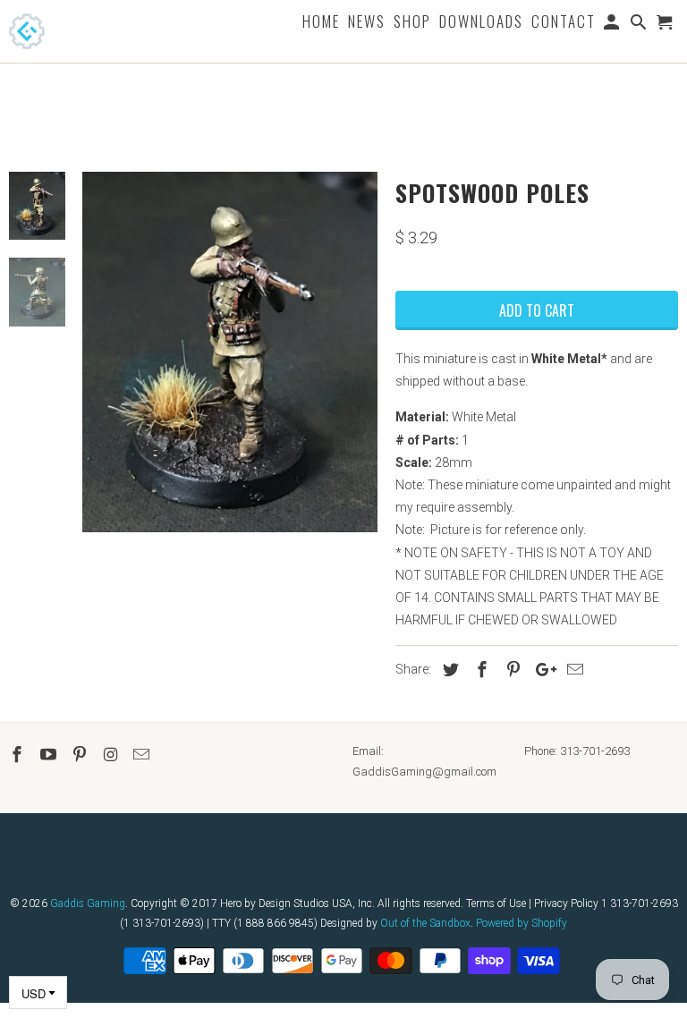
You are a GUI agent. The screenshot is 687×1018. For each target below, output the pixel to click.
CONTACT (563, 22)
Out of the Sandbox (425, 923)
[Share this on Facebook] (479, 669)
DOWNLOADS (481, 22)
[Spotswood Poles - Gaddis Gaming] (229, 352)
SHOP (412, 22)
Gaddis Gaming (87, 903)
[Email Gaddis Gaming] (143, 754)
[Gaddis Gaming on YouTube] (50, 754)
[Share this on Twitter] (448, 669)
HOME (321, 22)
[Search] (640, 25)
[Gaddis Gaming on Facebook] (19, 754)
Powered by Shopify (521, 923)
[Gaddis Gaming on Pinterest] (81, 754)
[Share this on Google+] (541, 669)
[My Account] (613, 25)
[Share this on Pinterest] (510, 669)
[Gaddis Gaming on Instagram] (112, 754)
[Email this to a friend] (572, 669)
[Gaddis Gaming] (53, 31)
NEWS (367, 22)
